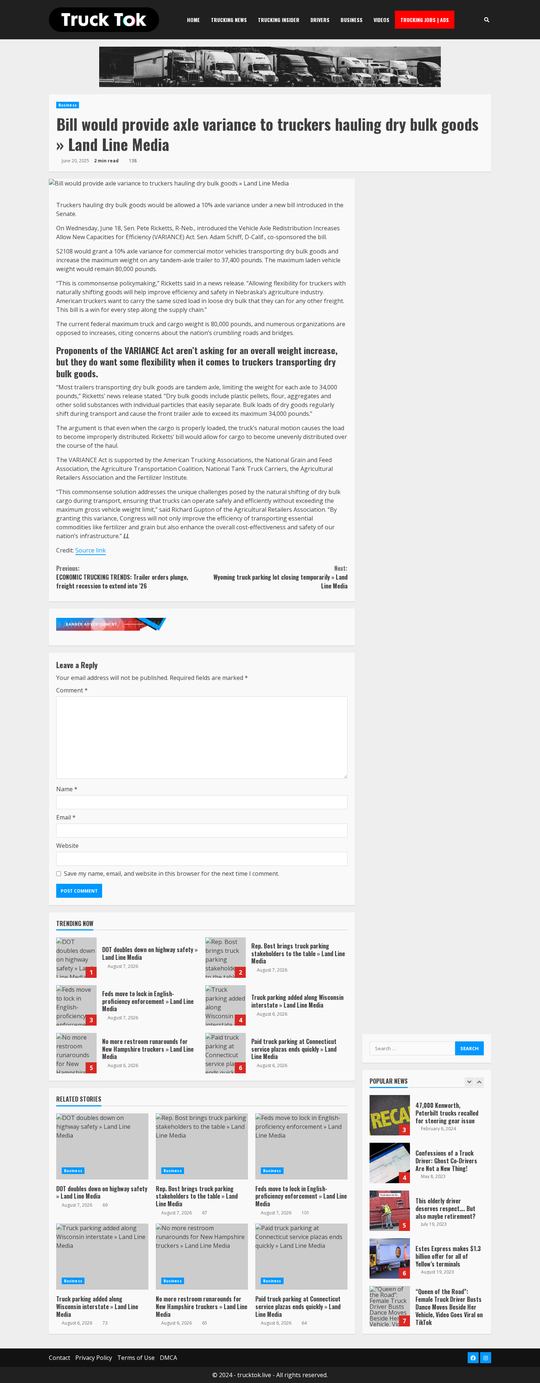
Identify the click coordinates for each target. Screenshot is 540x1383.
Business (352, 20)
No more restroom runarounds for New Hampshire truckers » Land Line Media (76, 1053)
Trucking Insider (278, 20)
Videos (381, 20)
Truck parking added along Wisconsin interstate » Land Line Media (225, 1005)
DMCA (168, 1358)
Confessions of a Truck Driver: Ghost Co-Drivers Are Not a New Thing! (390, 1163)
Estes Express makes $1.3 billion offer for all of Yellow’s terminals (390, 1258)
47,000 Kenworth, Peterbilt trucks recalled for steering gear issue (390, 1115)
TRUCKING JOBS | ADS (424, 20)
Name (67, 789)
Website (67, 846)
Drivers (320, 20)
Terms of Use (136, 1358)
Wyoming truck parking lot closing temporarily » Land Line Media (280, 577)
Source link (90, 550)
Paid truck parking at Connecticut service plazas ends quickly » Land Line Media (225, 1053)
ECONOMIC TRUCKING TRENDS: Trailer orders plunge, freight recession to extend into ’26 (122, 577)
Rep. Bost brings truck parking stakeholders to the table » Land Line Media (225, 957)
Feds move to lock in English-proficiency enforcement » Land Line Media (76, 1005)
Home (193, 20)
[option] (427, 1119)
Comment (72, 690)
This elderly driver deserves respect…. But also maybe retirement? (390, 1211)
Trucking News (229, 20)
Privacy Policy (93, 1358)
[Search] (486, 20)
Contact (59, 1358)
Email (66, 817)
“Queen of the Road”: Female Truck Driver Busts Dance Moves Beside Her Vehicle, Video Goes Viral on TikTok (390, 1306)
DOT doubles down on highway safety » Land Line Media (76, 957)
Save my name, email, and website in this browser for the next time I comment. (171, 873)
